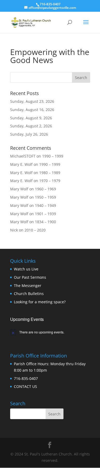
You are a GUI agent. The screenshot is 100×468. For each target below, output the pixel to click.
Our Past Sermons (30, 277)
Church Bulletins (29, 293)
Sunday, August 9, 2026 (31, 117)
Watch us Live (26, 269)
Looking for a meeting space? (40, 301)
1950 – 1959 (45, 197)
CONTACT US (25, 386)
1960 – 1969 (45, 188)
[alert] (50, 332)
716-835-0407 (26, 378)
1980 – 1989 (49, 172)
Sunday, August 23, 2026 (32, 101)
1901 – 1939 (45, 213)
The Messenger (27, 285)
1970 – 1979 (49, 180)
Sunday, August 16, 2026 (32, 109)
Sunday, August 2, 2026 (31, 125)
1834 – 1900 (45, 221)
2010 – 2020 (35, 230)
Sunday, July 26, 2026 (29, 134)
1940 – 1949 (45, 205)
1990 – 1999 (52, 156)
